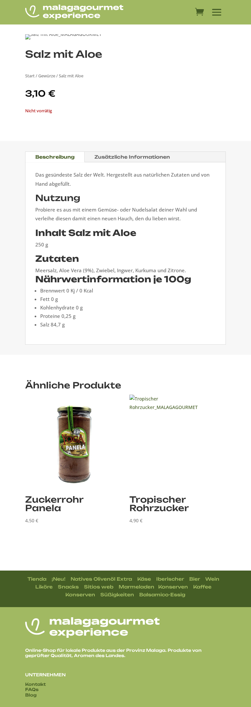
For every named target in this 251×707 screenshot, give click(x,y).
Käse (144, 579)
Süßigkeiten (117, 594)
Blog (31, 695)
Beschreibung (55, 157)
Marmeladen (136, 586)
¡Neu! (58, 579)
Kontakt (35, 684)
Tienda (36, 579)
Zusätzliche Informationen (132, 157)
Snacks (68, 586)
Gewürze (46, 76)
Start (30, 76)
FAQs (32, 689)
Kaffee (202, 586)
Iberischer (170, 579)
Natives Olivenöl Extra (101, 579)
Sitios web (98, 586)
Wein (212, 579)
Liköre (44, 586)
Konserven (173, 586)
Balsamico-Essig (162, 594)
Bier (194, 579)
